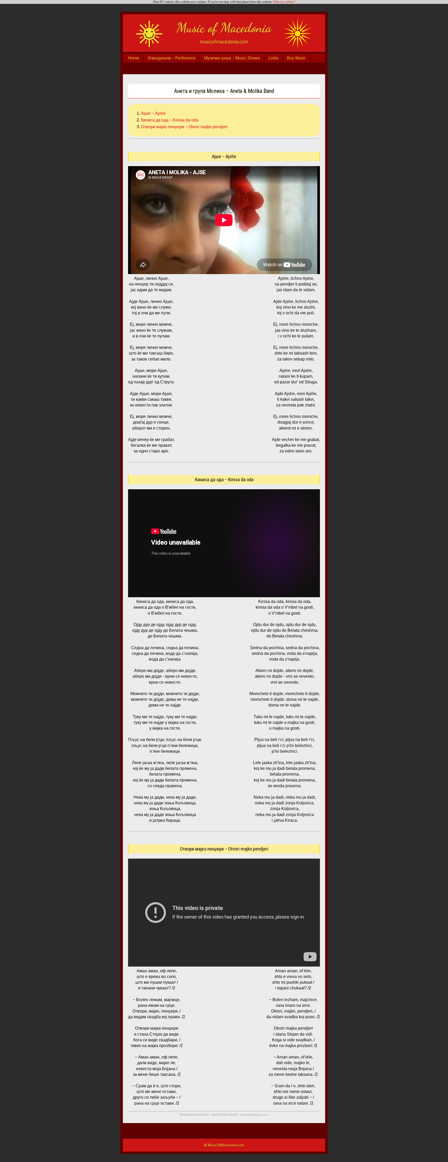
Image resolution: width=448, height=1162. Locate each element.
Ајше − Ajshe (153, 113)
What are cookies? (284, 2)
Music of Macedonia (224, 28)
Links (273, 58)
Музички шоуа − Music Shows (232, 58)
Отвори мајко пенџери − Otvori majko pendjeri (184, 127)
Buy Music (296, 58)
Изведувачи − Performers (171, 58)
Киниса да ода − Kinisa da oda (169, 120)
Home (133, 58)
